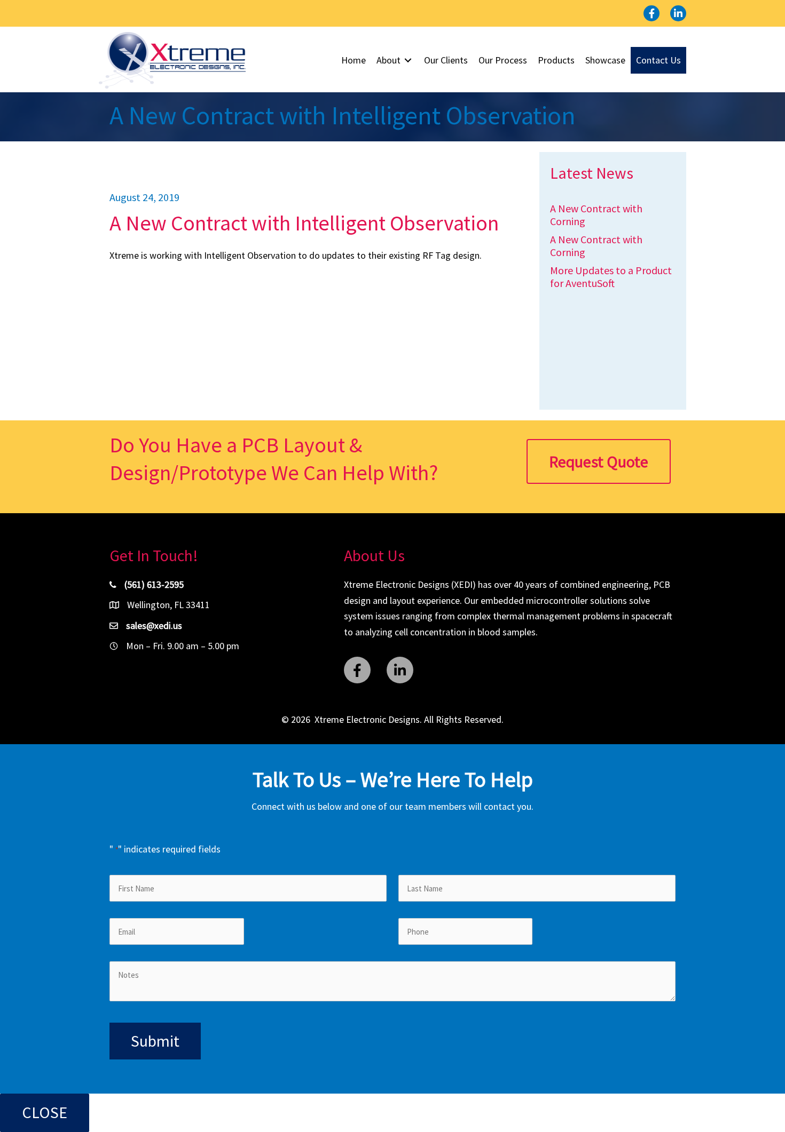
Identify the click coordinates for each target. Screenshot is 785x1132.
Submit (155, 1041)
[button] (651, 13)
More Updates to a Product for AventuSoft (611, 277)
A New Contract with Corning (596, 215)
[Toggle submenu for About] (408, 60)
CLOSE (44, 1112)
